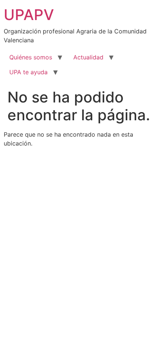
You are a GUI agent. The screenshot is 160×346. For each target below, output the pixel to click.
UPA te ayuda (28, 72)
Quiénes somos (30, 57)
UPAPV (29, 15)
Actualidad (88, 57)
